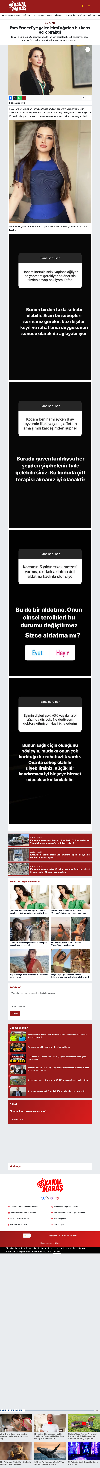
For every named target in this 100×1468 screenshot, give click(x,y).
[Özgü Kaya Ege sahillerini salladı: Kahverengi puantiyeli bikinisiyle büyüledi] (70, 961)
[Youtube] (57, 1198)
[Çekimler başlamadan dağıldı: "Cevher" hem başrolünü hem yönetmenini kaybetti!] (29, 897)
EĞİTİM (91, 16)
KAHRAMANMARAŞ (11, 16)
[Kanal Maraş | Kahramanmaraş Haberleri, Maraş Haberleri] (17, 6)
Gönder (15, 1013)
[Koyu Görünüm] (83, 6)
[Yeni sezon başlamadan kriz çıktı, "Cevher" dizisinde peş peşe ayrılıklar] (70, 897)
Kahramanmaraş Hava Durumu (66, 1207)
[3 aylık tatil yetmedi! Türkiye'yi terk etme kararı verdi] (29, 961)
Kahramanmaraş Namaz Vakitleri (23, 1213)
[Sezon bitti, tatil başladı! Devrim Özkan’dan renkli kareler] (70, 929)
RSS (28, 1235)
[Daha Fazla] (24, 98)
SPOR (49, 16)
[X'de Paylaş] (15, 98)
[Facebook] (43, 1198)
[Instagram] (52, 1198)
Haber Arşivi (59, 1225)
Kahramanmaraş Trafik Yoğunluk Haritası (69, 1213)
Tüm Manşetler (60, 1219)
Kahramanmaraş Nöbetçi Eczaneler (24, 1207)
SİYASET (59, 16)
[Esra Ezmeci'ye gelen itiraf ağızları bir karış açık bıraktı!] (50, 70)
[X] (48, 1198)
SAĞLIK (81, 16)
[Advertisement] (50, 1143)
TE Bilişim (56, 1243)
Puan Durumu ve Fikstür (19, 1219)
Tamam (57, 1252)
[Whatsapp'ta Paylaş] (19, 98)
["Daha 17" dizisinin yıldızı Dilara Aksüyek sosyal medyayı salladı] (29, 929)
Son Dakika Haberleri (18, 1225)
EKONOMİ (39, 16)
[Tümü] (89, 1104)
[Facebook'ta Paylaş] (10, 98)
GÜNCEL (27, 16)
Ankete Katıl (17, 1120)
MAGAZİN (70, 16)
